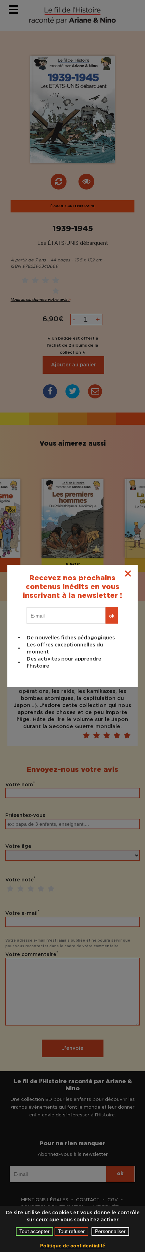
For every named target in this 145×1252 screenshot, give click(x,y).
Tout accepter (34, 1231)
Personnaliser (110, 1231)
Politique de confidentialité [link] (72, 1245)
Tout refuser (71, 1231)
